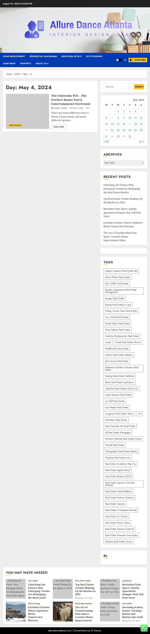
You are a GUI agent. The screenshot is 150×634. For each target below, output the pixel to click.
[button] (125, 60)
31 (129, 136)
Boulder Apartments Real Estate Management (121, 291)
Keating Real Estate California (119, 376)
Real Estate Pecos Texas (117, 522)
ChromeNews (80, 630)
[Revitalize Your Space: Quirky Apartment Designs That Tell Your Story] (110, 589)
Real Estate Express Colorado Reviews (120, 484)
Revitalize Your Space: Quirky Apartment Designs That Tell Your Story (122, 212)
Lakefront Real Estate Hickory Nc (121, 388)
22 (118, 130)
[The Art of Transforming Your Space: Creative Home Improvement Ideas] (63, 611)
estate (108, 342)
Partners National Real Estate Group (123, 438)
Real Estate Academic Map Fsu (120, 464)
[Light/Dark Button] (119, 60)
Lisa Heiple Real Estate (116, 407)
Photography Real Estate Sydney (121, 451)
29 (118, 136)
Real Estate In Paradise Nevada (121, 510)
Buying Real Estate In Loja (118, 304)
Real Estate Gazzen (115, 504)
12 (141, 117)
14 (112, 123)
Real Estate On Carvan (116, 516)
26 (141, 130)
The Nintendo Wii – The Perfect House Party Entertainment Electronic (71, 100)
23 (124, 130)
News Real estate (71, 56)
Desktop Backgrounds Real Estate (122, 336)
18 (135, 123)
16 (124, 123)
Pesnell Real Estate (114, 445)
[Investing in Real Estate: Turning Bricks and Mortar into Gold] (110, 611)
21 (112, 130)
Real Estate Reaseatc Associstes (121, 535)
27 (106, 136)
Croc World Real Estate (116, 317)
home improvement (14, 56)
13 (106, 123)
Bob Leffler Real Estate (116, 283)
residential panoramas (43, 56)
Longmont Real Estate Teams (119, 413)
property (25, 63)
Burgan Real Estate (114, 298)
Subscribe (140, 59)
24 (129, 130)
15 (118, 123)
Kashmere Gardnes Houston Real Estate (121, 368)
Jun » (141, 141)
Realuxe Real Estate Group (118, 541)
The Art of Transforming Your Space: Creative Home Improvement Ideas (120, 236)
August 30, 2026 (85, 598)
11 (135, 117)
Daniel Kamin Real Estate (117, 323)
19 (141, 123)
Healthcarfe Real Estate (116, 348)
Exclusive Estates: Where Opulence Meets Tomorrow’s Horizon (123, 224)
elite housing (94, 56)
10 (129, 117)
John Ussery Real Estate (116, 361)
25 (135, 130)
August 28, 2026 (132, 621)
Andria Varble (60, 108)
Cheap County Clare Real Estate (121, 311)
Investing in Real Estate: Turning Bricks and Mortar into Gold (132, 612)
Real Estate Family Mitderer (118, 491)
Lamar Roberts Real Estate (118, 395)
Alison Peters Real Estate (117, 277)
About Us (41, 63)
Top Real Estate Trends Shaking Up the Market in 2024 (123, 200)
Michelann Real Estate (116, 420)
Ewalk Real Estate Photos (128, 342)
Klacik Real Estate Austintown (119, 382)
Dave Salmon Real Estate (117, 329)
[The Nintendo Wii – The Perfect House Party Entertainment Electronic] (27, 111)
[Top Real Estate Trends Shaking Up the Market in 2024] (63, 589)
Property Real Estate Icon (117, 457)
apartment (9, 63)
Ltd (139, 413)
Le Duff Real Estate (115, 401)
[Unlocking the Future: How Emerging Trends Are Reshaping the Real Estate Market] (16, 589)
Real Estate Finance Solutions (119, 497)
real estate (33, 581)
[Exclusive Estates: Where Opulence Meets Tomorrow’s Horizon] (16, 611)
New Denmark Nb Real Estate (120, 426)
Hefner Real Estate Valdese (119, 355)
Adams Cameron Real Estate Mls (121, 271)
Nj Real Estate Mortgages (118, 432)
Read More (59, 127)
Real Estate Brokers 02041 (118, 476)
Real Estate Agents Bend (117, 470)
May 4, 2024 (78, 108)
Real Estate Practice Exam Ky (119, 529)
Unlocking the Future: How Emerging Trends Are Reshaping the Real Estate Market (121, 188)
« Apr (106, 141)
